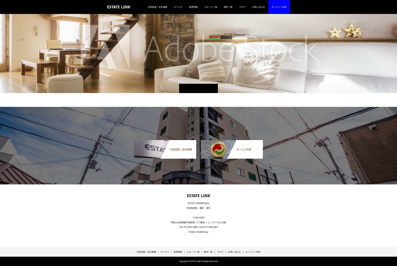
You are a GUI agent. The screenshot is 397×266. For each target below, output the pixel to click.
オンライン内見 (279, 6)
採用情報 (193, 6)
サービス (178, 6)
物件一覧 (228, 6)
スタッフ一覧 (210, 6)
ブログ (242, 6)
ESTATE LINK (118, 6)
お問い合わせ (258, 6)
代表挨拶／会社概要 (157, 6)
